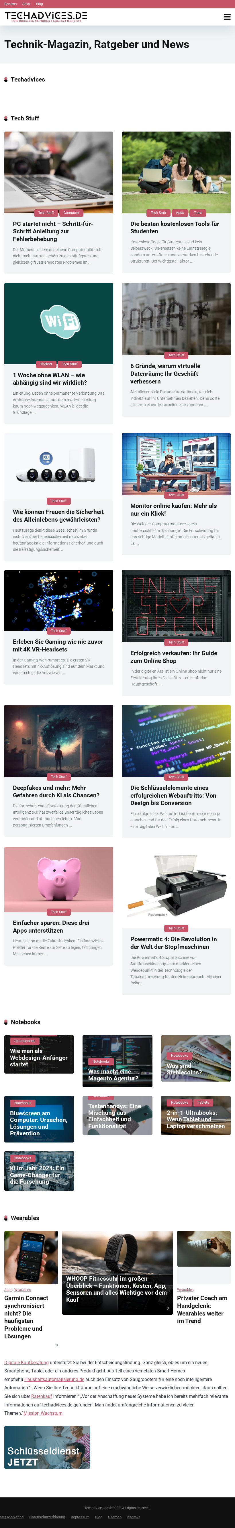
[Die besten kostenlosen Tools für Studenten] (176, 172)
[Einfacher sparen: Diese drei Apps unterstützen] (58, 879)
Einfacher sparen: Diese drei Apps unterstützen (51, 926)
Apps (180, 213)
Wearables (22, 1290)
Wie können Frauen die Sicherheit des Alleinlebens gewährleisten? (58, 515)
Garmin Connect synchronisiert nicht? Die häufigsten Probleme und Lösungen (26, 1317)
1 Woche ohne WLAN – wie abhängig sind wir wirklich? (50, 378)
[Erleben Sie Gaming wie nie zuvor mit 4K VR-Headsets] (58, 600)
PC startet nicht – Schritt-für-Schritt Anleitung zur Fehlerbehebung (53, 231)
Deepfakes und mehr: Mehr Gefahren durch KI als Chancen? (56, 791)
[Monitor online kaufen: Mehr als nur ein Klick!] (176, 464)
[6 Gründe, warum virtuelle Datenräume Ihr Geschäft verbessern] (176, 319)
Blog (39, 4)
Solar (26, 4)
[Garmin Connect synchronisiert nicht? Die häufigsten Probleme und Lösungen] (31, 1257)
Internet (46, 364)
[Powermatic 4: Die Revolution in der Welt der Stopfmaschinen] (176, 887)
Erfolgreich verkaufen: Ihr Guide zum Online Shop (173, 656)
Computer (71, 213)
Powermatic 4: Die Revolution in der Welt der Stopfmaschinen (173, 942)
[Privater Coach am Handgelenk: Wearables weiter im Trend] (204, 1257)
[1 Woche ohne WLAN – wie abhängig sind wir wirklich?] (58, 323)
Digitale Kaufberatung (26, 1362)
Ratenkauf (41, 1396)
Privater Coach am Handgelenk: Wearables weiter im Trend (202, 1309)
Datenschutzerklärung (47, 1517)
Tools (198, 213)
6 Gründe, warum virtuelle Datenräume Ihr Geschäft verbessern (165, 373)
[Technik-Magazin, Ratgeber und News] (45, 16)
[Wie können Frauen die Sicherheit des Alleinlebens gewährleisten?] (58, 467)
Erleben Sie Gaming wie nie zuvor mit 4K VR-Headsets (58, 645)
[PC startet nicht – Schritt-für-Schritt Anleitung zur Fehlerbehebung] (58, 172)
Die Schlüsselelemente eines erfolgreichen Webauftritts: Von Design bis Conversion (173, 795)
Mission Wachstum (42, 1413)
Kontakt (133, 1517)
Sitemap (115, 1517)
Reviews (10, 4)
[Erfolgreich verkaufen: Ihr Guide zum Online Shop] (176, 606)
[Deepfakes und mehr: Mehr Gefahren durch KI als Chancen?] (58, 741)
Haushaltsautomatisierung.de (54, 1379)
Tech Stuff (46, 213)
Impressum (80, 1517)
